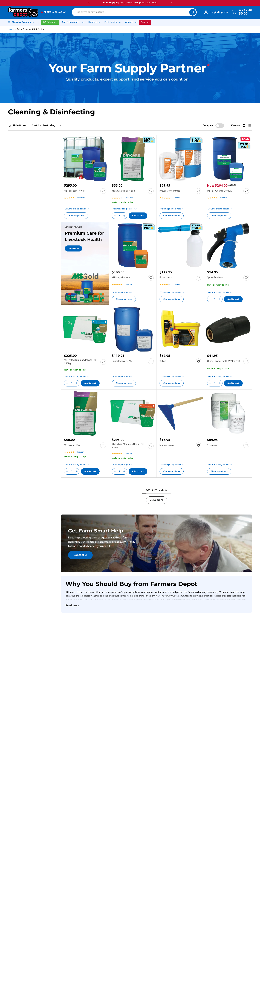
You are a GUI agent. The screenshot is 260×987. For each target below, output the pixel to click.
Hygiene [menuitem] (92, 22)
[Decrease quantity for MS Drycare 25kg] (67, 471)
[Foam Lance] (180, 245)
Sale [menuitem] (143, 22)
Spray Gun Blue (215, 277)
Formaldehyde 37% (122, 361)
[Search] (192, 12)
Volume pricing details (75, 209)
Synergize (212, 445)
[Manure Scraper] (180, 413)
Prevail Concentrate (170, 191)
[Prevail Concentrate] (180, 159)
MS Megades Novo (121, 277)
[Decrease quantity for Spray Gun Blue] (210, 299)
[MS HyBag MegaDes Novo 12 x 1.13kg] (132, 413)
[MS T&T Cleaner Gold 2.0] (228, 159)
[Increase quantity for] (124, 216)
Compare (208, 125)
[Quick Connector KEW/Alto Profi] (228, 329)
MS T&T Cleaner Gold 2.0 (219, 191)
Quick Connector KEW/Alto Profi (223, 361)
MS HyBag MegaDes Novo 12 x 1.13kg (127, 446)
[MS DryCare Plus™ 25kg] (132, 159)
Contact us (80, 555)
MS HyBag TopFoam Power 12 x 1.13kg (80, 362)
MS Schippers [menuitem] (50, 22)
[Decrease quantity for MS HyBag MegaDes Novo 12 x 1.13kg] (114, 471)
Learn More (151, 2)
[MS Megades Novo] (132, 245)
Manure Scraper (168, 445)
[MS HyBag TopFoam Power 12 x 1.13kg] (85, 329)
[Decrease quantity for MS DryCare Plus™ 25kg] (114, 216)
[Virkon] (180, 329)
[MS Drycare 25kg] (85, 413)
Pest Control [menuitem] (111, 22)
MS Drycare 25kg (72, 445)
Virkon (163, 361)
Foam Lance (166, 277)
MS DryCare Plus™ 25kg (123, 191)
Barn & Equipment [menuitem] (71, 22)
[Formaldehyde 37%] (132, 329)
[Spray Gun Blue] (228, 245)
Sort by (36, 125)
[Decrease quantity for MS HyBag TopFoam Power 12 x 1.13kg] (67, 383)
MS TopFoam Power (74, 191)
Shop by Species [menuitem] (21, 22)
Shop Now (73, 248)
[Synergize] (228, 413)
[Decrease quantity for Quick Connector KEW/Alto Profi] (210, 383)
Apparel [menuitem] (129, 22)
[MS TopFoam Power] (85, 159)
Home (11, 29)
